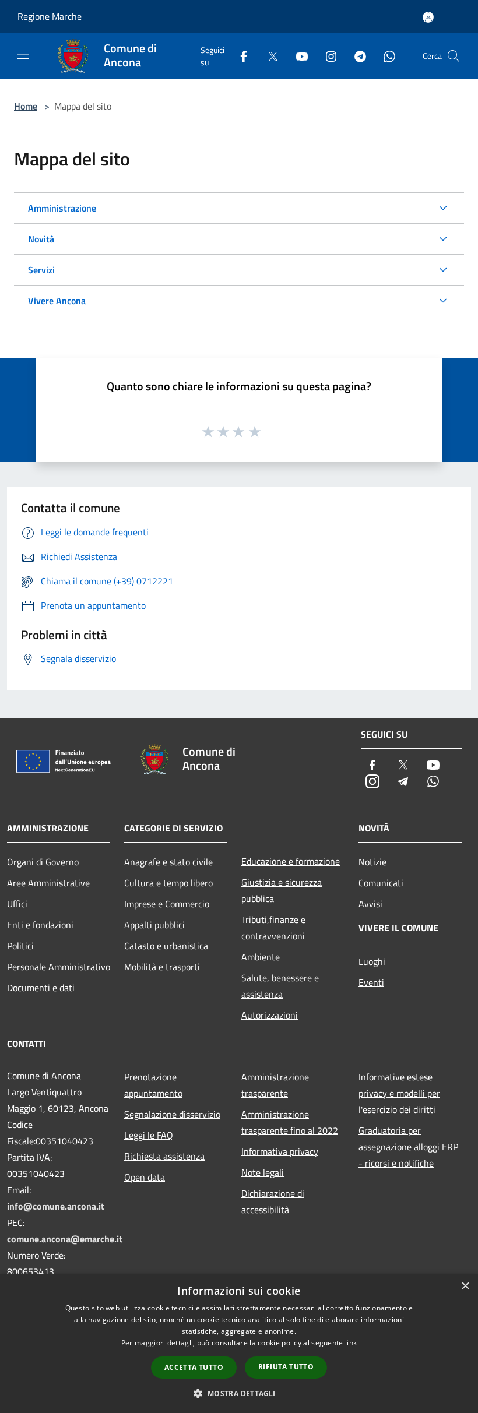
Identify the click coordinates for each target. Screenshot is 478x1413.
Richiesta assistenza (164, 1156)
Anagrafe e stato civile (168, 862)
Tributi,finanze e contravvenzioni (273, 927)
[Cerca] (454, 56)
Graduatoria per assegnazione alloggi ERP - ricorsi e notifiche (408, 1146)
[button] (238, 1393)
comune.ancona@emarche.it (64, 1239)
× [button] (465, 1286)
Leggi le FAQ (148, 1135)
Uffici (17, 904)
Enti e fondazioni (40, 925)
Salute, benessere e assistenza (280, 986)
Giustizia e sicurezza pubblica (281, 890)
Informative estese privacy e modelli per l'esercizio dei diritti (399, 1093)
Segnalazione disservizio (172, 1114)
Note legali (262, 1172)
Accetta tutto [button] (193, 1367)
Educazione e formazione (290, 861)
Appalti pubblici (154, 925)
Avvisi (370, 904)
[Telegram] (355, 56)
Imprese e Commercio (166, 904)
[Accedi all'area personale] (428, 17)
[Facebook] (239, 56)
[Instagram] (326, 56)
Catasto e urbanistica (166, 946)
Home (25, 106)
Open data (144, 1177)
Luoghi (371, 961)
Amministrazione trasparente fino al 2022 (289, 1122)
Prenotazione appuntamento (153, 1085)
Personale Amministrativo (58, 967)
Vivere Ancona (57, 301)
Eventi (371, 982)
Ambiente (260, 957)
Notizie (372, 862)
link (351, 1343)
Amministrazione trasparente (275, 1085)
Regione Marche (49, 16)
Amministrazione (62, 208)
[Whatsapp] (384, 56)
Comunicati (380, 883)
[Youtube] (297, 56)
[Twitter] (268, 56)
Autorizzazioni (269, 1015)
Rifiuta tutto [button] (286, 1367)
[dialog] (239, 1343)
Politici (20, 946)
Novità (41, 239)
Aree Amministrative (48, 883)
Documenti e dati (41, 988)
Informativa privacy (279, 1151)
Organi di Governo (43, 862)
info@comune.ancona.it (55, 1206)
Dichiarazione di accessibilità (272, 1201)
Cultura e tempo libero (168, 883)
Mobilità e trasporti (162, 967)
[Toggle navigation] (23, 55)
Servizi (41, 270)
